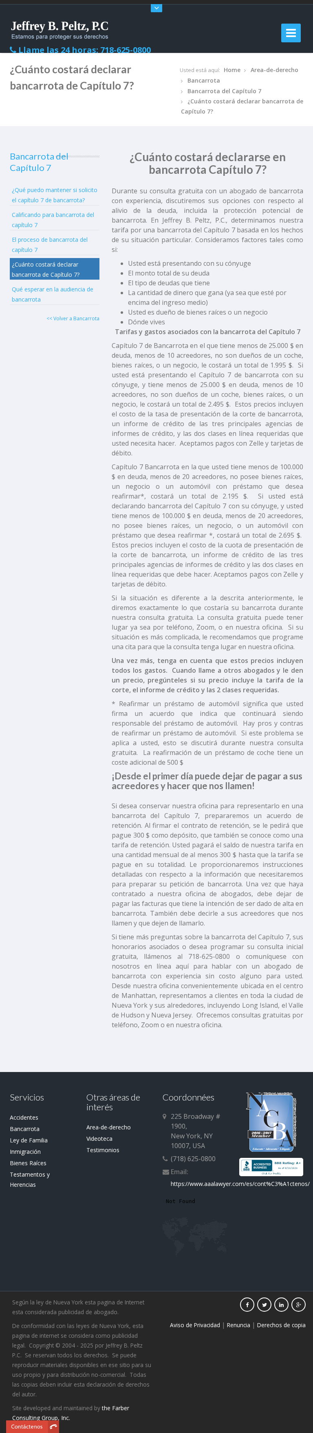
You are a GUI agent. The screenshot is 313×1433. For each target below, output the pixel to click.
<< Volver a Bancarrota (72, 318)
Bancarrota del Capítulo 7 (224, 91)
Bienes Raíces (28, 1163)
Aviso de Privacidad (195, 1325)
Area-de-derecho (274, 70)
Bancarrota (203, 80)
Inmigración (25, 1151)
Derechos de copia (281, 1325)
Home (232, 70)
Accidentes (24, 1117)
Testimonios (102, 1150)
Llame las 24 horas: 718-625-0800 (83, 49)
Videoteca (99, 1138)
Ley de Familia (29, 1140)
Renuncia (238, 1325)
